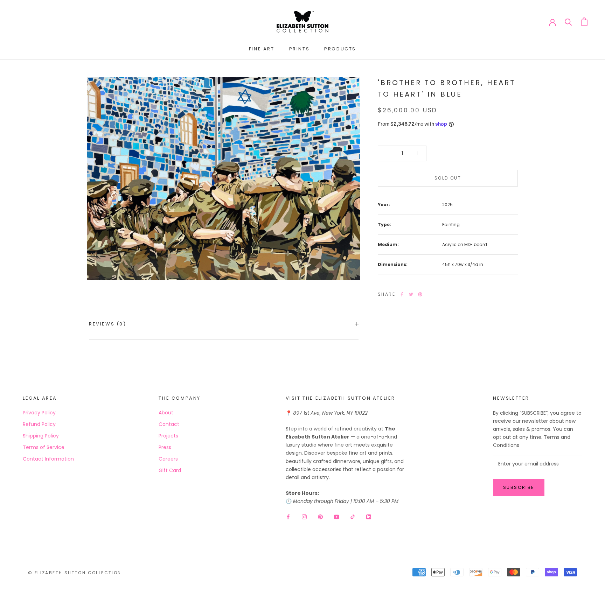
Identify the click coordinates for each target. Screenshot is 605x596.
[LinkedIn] (368, 516)
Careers (168, 458)
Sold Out (447, 178)
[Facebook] (402, 294)
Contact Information (48, 458)
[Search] (568, 21)
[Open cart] (584, 21)
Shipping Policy (41, 435)
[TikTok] (352, 516)
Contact (169, 424)
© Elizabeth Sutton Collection (74, 573)
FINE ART (261, 48)
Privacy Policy (39, 412)
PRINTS (299, 48)
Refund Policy (39, 424)
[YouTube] (336, 516)
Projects (168, 435)
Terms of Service (43, 447)
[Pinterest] (420, 294)
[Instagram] (304, 516)
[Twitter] (411, 294)
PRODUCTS (340, 48)
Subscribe (518, 487)
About (166, 412)
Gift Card (170, 470)
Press (165, 447)
